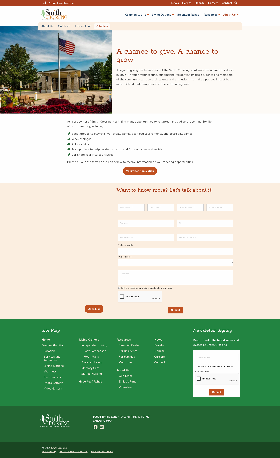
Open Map (94, 309)
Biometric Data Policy (102, 451)
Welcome (125, 362)
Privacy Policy (49, 451)
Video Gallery (53, 389)
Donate (200, 3)
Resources (124, 340)
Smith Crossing (59, 448)
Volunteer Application (140, 171)
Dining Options (54, 366)
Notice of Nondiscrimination (74, 451)
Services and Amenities (52, 358)
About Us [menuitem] (229, 15)
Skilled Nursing (91, 374)
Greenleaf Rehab (90, 382)
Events (186, 3)
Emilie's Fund (83, 26)
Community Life (52, 345)
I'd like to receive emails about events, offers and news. (147, 288)
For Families (127, 357)
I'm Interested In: (125, 245)
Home (46, 340)
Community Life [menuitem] (135, 15)
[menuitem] (236, 3)
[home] (55, 14)
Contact (227, 3)
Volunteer (102, 26)
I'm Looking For (126, 257)
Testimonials (52, 377)
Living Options (89, 340)
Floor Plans (91, 357)
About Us (47, 26)
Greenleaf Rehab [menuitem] (188, 15)
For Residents (128, 351)
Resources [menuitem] (210, 15)
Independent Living (94, 345)
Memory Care (90, 368)
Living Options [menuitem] (161, 15)
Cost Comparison (95, 351)
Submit (175, 310)
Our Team (64, 26)
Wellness (50, 371)
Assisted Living (91, 362)
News (175, 3)
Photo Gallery (53, 383)
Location (49, 351)
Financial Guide (129, 345)
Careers (213, 3)
